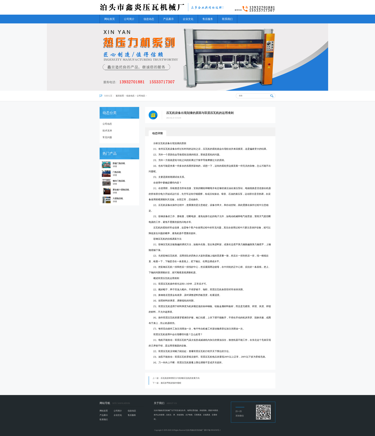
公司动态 (141, 96)
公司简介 (129, 19)
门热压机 (117, 172)
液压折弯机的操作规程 (171, 383)
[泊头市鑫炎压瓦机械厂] (162, 7)
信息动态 (149, 19)
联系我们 (227, 19)
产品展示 (168, 19)
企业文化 (188, 19)
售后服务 (207, 19)
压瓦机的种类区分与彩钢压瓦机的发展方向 (180, 378)
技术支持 (107, 130)
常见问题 (107, 137)
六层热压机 (118, 198)
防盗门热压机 (119, 163)
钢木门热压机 (119, 181)
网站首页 (109, 19)
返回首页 (120, 96)
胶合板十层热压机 (121, 190)
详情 (115, 166)
